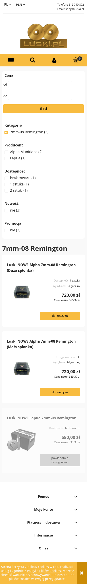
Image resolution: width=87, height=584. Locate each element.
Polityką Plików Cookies (44, 571)
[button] (11, 60)
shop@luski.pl (74, 9)
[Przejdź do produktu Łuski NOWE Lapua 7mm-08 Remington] (21, 440)
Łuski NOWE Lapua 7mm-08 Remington (42, 417)
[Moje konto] (54, 60)
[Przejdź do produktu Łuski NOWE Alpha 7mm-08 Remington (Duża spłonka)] (21, 292)
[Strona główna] (43, 36)
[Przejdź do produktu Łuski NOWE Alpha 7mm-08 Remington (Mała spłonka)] (21, 368)
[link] (43, 132)
